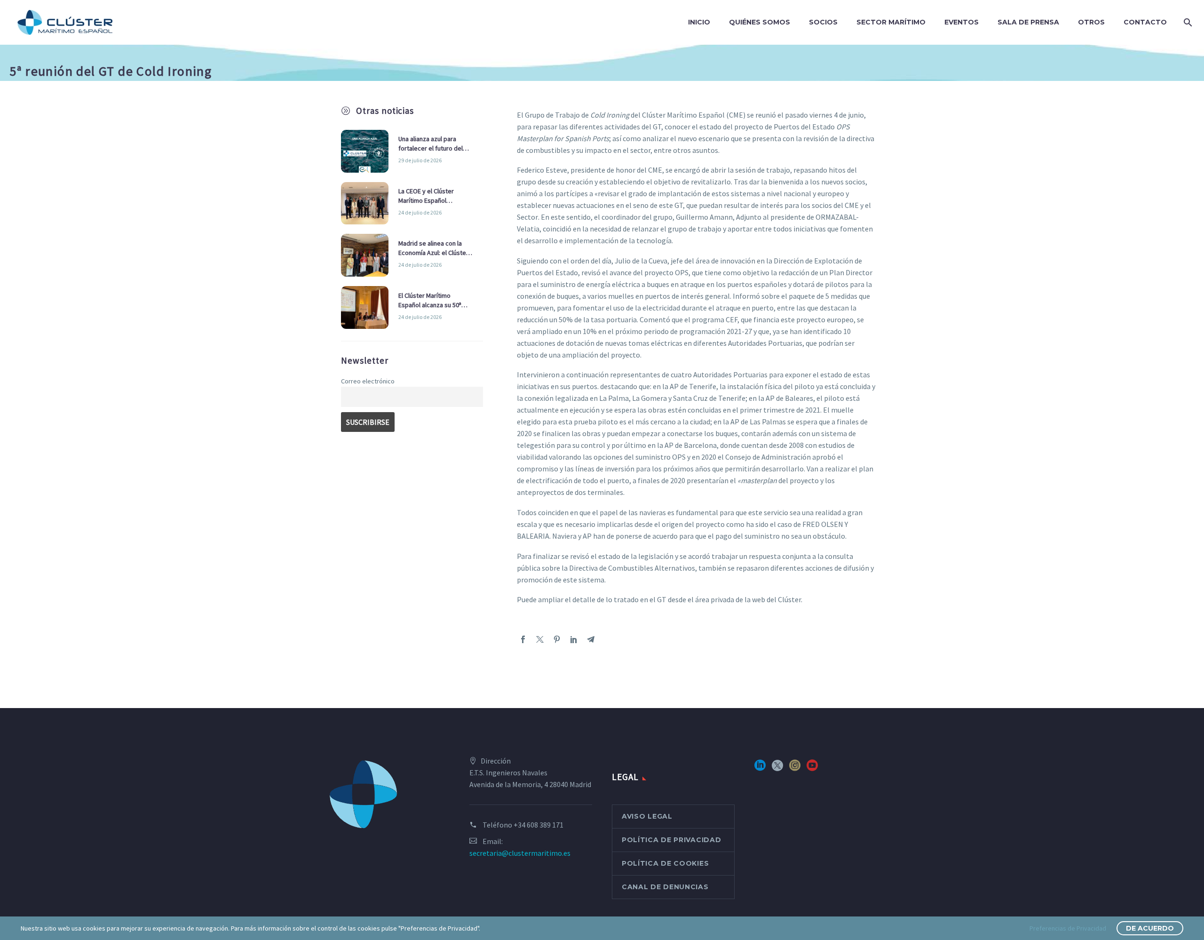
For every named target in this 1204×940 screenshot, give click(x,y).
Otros (1091, 22)
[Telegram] (590, 639)
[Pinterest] (557, 639)
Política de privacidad (671, 840)
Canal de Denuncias (665, 887)
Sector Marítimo (891, 22)
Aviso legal (647, 816)
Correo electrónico (368, 381)
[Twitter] (540, 639)
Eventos (961, 22)
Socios (823, 22)
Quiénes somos (759, 22)
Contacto (1145, 22)
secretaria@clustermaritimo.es (519, 853)
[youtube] (812, 768)
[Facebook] (523, 639)
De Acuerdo (1150, 928)
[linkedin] (760, 768)
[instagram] (794, 768)
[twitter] (777, 768)
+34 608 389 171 (538, 824)
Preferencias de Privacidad (1068, 928)
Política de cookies (665, 863)
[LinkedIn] (574, 639)
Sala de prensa (1028, 22)
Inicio (699, 22)
